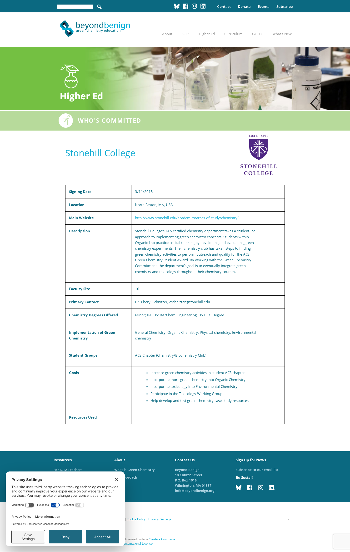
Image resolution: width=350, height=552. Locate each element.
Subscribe (284, 6)
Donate (244, 6)
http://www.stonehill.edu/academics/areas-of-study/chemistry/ (187, 217)
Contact (224, 6)
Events (263, 6)
